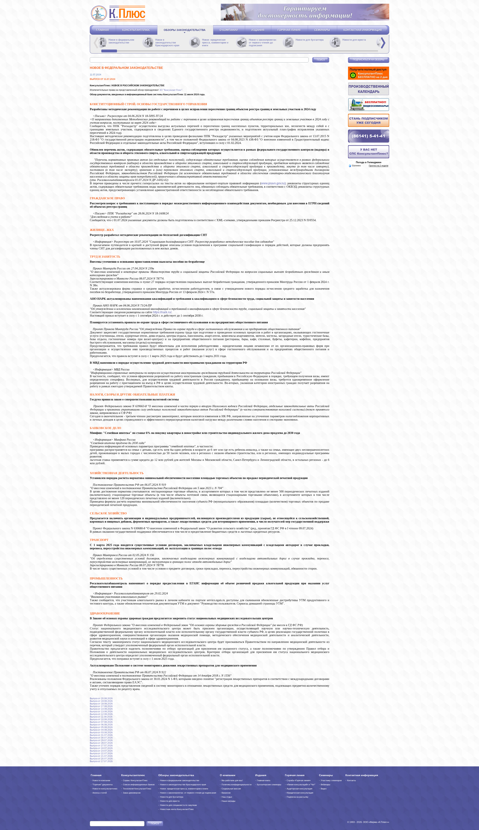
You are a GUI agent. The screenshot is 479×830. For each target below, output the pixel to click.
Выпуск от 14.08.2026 (101, 709)
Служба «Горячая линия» (299, 780)
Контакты (351, 780)
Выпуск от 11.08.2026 (101, 716)
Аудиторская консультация (299, 789)
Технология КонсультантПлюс (137, 789)
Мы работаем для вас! (232, 780)
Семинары (322, 29)
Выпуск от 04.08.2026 (101, 730)
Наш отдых (227, 797)
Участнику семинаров (331, 780)
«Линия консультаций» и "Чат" (301, 784)
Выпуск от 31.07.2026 (101, 735)
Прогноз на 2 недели (378, 165)
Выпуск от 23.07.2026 (101, 751)
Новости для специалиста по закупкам (178, 805)
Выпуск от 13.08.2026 (101, 711)
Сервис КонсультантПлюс (135, 780)
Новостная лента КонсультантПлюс (177, 809)
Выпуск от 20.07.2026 (101, 758)
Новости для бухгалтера (171, 797)
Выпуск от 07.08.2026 (101, 722)
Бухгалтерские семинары (269, 784)
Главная (102, 29)
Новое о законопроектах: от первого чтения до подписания (310, 42)
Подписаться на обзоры (368, 59)
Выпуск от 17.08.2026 (101, 706)
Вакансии (226, 793)
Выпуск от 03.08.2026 (101, 732)
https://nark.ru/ (162, 312)
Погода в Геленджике (368, 162)
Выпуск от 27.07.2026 (101, 745)
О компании (229, 29)
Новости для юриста (169, 801)
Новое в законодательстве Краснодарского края (214, 42)
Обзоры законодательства (184, 29)
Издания (257, 29)
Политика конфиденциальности (236, 784)
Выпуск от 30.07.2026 (101, 737)
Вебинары (325, 784)
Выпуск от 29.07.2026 (101, 740)
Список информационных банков (139, 784)
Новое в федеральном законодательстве (168, 41)
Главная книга (263, 780)
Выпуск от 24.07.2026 (101, 748)
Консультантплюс (136, 29)
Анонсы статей (99, 793)
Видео (324, 789)
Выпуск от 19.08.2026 (101, 701)
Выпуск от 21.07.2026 (101, 756)
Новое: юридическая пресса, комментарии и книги (262, 42)
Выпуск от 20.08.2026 (101, 698)
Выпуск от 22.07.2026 (101, 753)
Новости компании (101, 780)
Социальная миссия (231, 789)
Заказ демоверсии (132, 793)
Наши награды (228, 801)
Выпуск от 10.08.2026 (101, 719)
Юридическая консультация (300, 793)
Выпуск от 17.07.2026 (101, 761)
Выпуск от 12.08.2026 (101, 714)
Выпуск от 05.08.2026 (101, 727)
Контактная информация (363, 29)
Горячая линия (289, 29)
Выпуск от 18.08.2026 (101, 703)
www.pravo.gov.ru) (273, 183)
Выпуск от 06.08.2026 (101, 724)
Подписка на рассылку (297, 797)
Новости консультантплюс (105, 789)
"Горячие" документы (102, 784)
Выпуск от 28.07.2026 (101, 743)
